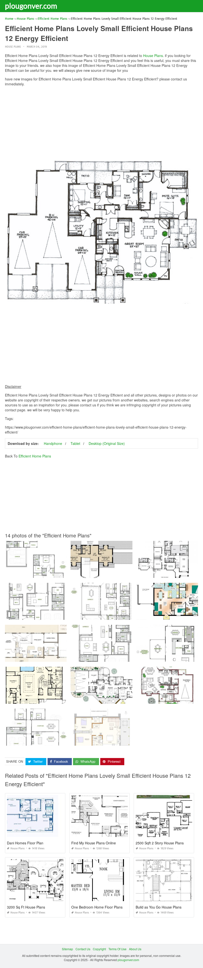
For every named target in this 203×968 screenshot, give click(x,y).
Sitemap (67, 949)
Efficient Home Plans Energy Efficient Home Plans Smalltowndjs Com (118, 699)
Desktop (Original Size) (107, 443)
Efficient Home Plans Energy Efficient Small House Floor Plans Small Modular (124, 573)
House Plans (13, 46)
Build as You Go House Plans (158, 907)
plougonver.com (31, 5)
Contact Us (83, 949)
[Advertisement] (101, 124)
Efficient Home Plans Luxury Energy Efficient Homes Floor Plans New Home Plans (61, 657)
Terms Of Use (117, 949)
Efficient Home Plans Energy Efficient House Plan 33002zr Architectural (54, 699)
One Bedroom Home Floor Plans (97, 907)
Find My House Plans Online (93, 842)
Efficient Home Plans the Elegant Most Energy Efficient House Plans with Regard (126, 615)
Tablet (75, 443)
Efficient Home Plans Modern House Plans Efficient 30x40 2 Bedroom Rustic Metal (61, 573)
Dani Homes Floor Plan (25, 842)
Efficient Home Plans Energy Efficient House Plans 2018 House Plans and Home (126, 741)
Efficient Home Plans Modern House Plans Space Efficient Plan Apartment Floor (125, 657)
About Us (135, 949)
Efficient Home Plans (35, 456)
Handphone (53, 443)
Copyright (99, 949)
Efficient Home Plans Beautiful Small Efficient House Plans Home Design (55, 615)
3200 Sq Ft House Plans (26, 907)
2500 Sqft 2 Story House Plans (160, 842)
